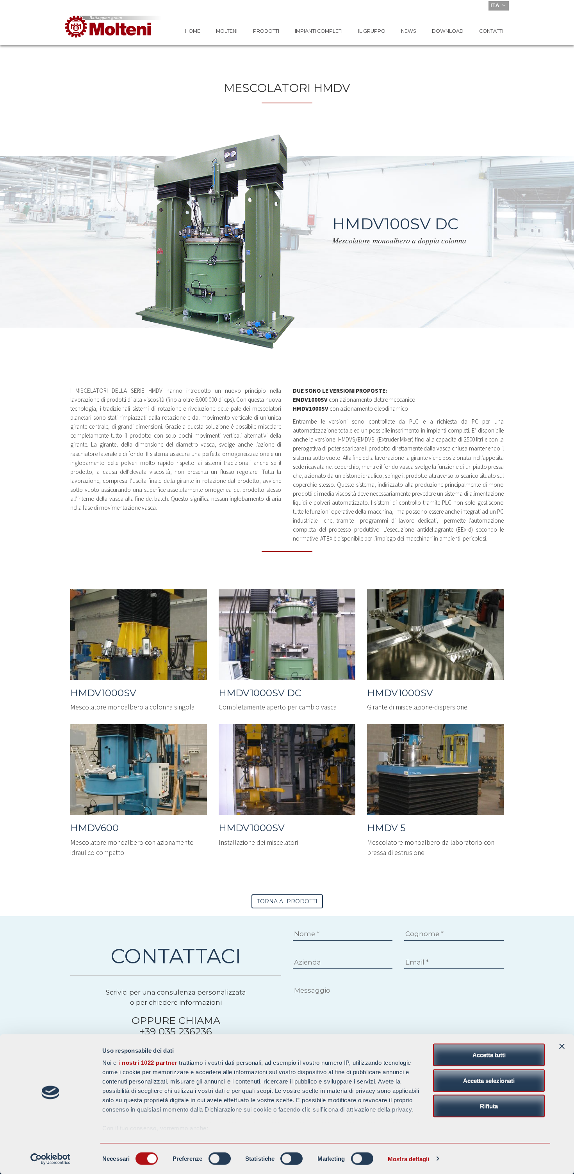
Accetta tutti (489, 1055)
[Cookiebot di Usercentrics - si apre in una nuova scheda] (50, 1159)
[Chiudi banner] (562, 1046)
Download (447, 31)
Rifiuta (489, 1106)
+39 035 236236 (175, 1031)
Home (192, 31)
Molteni (226, 31)
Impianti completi (318, 31)
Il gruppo (371, 31)
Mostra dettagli (409, 1158)
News (408, 31)
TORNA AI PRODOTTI (287, 901)
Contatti (491, 31)
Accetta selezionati (489, 1080)
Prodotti (266, 31)
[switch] (220, 1158)
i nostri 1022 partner (147, 1062)
